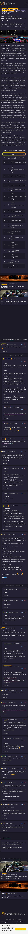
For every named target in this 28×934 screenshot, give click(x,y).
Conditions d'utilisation (19, 922)
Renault (23, 11)
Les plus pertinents (21, 339)
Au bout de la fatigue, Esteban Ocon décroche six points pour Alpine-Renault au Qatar (14, 302)
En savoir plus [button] (5, 932)
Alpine (9, 13)
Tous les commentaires (8, 339)
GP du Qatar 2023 (13, 9)
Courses (17, 11)
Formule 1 (4, 9)
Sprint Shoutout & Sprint (8, 11)
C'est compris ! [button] (20, 928)
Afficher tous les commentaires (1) (14, 585)
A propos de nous (7, 922)
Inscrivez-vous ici (6, 847)
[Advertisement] (14, 318)
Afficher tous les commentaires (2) (15, 355)
